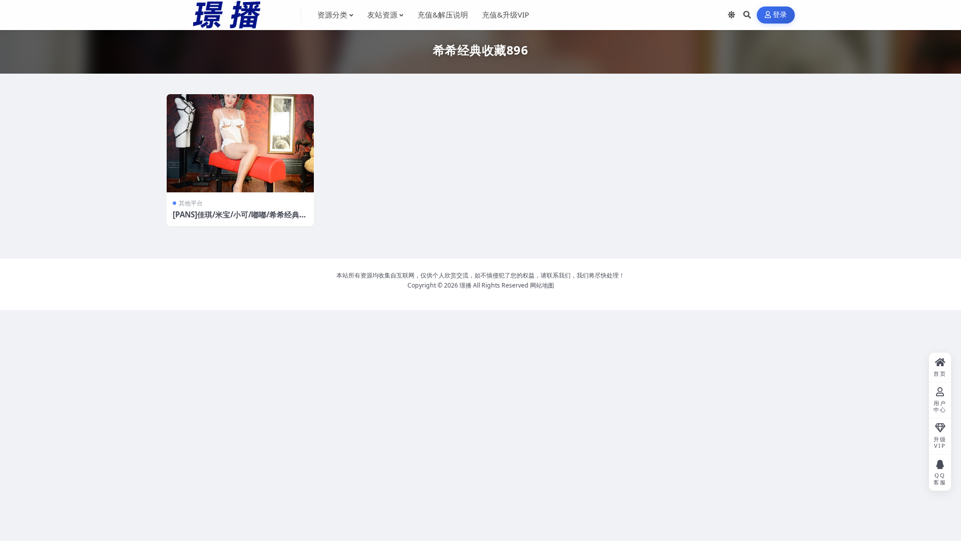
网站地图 (542, 285)
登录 (780, 15)
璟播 (465, 285)
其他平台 (191, 203)
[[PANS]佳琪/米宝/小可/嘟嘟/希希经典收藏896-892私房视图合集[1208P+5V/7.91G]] (240, 143)
